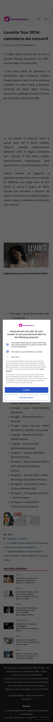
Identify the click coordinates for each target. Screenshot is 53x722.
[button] (26, 357)
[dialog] (26, 361)
